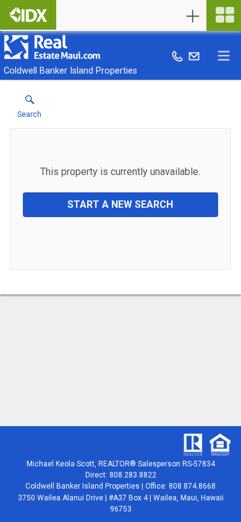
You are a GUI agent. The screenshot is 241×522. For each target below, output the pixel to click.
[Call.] (177, 56)
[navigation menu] (223, 15)
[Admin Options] (192, 16)
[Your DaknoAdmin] (28, 15)
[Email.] (194, 56)
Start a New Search (120, 204)
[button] (29, 109)
